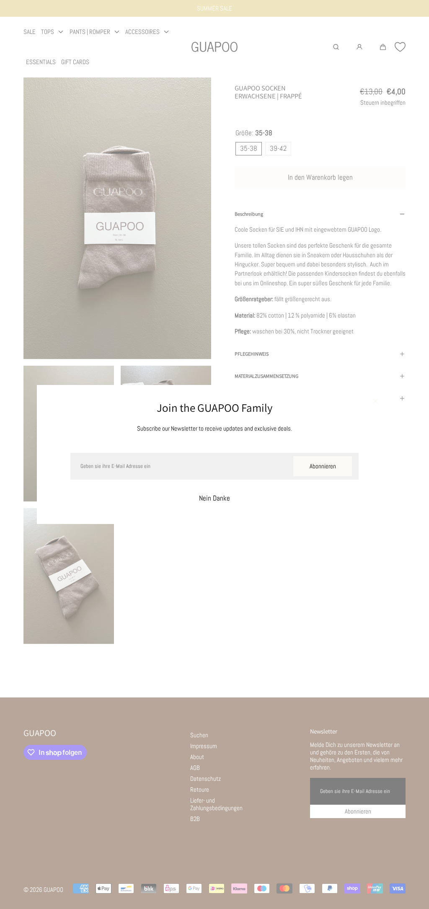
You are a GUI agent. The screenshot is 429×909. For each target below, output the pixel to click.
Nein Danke (214, 498)
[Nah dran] (375, 402)
